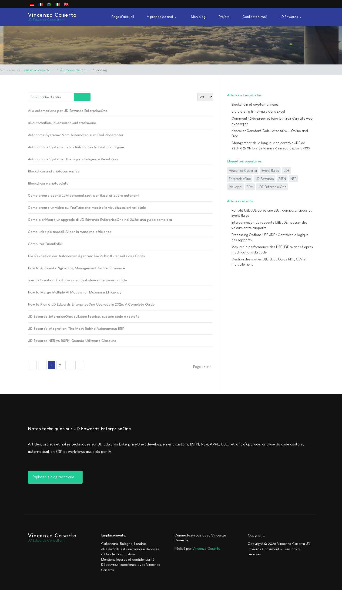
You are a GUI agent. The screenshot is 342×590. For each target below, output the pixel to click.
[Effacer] (86, 97)
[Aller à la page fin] (79, 365)
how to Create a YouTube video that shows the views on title (77, 280)
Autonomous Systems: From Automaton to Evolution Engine (76, 147)
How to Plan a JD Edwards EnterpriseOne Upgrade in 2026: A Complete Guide (91, 304)
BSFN (282, 179)
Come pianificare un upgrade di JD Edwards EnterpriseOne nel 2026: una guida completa (100, 220)
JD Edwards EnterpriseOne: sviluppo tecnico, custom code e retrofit (83, 316)
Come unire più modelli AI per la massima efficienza (69, 232)
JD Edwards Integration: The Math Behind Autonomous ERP (76, 328)
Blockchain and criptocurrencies (53, 171)
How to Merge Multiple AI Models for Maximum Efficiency (74, 292)
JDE (286, 170)
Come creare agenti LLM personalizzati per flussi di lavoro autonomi (83, 195)
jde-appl (235, 187)
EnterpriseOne (240, 179)
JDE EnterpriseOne (272, 187)
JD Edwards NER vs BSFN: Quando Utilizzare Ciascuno (72, 341)
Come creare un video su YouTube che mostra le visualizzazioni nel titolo (87, 207)
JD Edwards (264, 179)
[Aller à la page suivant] (69, 365)
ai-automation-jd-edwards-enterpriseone (62, 123)
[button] (162, 17)
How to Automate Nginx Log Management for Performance (76, 268)
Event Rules (270, 170)
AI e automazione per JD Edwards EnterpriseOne (68, 111)
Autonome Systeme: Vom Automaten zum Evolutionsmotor (76, 135)
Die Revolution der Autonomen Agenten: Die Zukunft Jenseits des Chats (86, 256)
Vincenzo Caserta (243, 170)
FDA (250, 187)
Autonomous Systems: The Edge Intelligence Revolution (73, 159)
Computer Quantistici (45, 244)
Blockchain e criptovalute (48, 183)
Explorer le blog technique (54, 477)
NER (293, 179)
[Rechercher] (78, 97)
